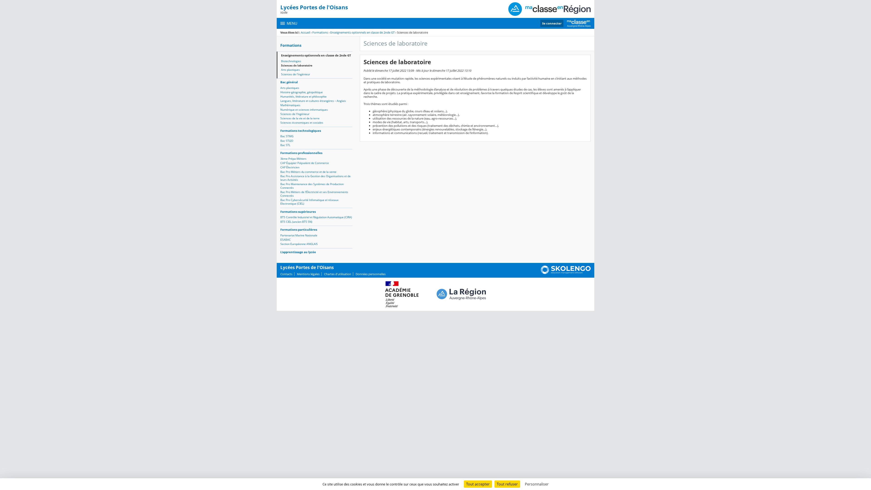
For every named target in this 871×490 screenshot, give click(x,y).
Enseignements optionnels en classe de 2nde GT (362, 32)
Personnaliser (537, 484)
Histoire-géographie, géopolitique (301, 92)
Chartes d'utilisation (337, 274)
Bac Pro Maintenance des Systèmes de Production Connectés (312, 186)
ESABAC (285, 240)
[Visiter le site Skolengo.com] (566, 273)
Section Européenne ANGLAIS (299, 244)
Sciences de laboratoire (296, 65)
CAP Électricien (289, 167)
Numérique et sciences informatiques (304, 110)
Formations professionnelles (301, 153)
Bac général (289, 82)
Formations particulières (298, 230)
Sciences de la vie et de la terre (300, 118)
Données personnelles (371, 274)
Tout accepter (478, 484)
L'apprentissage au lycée (298, 252)
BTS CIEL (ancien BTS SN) (296, 222)
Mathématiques (290, 105)
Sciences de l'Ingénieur (294, 114)
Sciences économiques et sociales (301, 123)
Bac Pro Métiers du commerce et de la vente (308, 172)
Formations (320, 32)
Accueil (305, 32)
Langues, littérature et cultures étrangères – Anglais (313, 101)
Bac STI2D (286, 141)
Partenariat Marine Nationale (298, 235)
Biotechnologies (291, 61)
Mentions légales (308, 274)
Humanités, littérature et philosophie (303, 96)
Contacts (286, 274)
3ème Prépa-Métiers (293, 159)
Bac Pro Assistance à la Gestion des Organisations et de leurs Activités (315, 178)
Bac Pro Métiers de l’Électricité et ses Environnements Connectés (314, 194)
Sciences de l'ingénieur (295, 74)
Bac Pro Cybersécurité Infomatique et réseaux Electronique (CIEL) (309, 202)
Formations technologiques (300, 131)
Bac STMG (287, 136)
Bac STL (285, 145)
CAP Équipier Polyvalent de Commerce (304, 163)
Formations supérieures (298, 212)
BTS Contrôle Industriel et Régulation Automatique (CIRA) (316, 217)
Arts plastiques (290, 70)
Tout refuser (507, 484)
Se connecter (552, 23)
